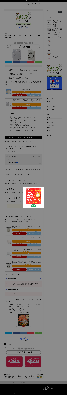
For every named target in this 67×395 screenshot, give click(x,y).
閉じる (33, 205)
